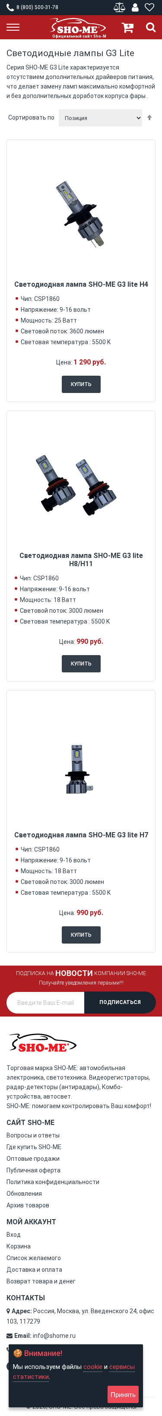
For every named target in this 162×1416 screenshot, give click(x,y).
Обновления (24, 1193)
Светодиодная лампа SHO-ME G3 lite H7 (81, 835)
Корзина (18, 1246)
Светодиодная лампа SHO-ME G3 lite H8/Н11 (81, 559)
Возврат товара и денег (41, 1281)
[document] (76, 1376)
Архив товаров (27, 1205)
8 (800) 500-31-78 (36, 7)
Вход (13, 1234)
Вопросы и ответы (33, 1135)
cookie (92, 1367)
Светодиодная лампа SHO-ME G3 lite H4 (81, 284)
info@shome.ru (54, 1335)
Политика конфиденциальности (52, 1181)
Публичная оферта (33, 1170)
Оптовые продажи (33, 1158)
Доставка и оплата (34, 1269)
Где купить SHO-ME (33, 1147)
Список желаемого (33, 1257)
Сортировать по (31, 117)
